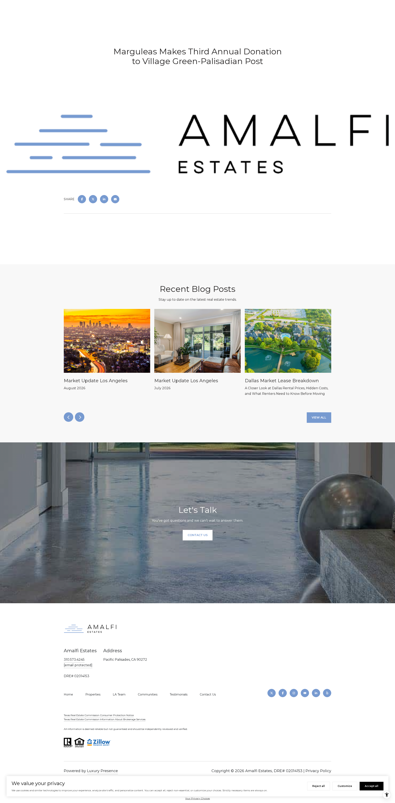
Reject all (318, 786)
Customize (345, 786)
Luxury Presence (102, 771)
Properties (92, 694)
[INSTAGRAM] (294, 693)
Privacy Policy (318, 771)
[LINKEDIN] (316, 693)
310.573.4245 (74, 660)
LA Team (119, 694)
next (79, 417)
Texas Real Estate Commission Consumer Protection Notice (99, 715)
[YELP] (327, 693)
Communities (147, 694)
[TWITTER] (271, 693)
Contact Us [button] (198, 535)
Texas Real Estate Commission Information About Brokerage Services (104, 719)
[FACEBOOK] (283, 693)
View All (319, 417)
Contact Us (208, 694)
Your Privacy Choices (197, 798)
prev (68, 417)
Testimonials (178, 694)
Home (68, 694)
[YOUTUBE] (305, 693)
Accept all (371, 786)
